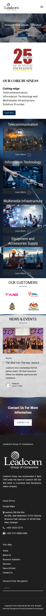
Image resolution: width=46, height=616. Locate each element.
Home (5, 550)
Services (7, 564)
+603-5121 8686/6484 (17, 533)
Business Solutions (11, 559)
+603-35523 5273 (15, 528)
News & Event (9, 568)
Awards (9, 358)
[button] (41, 6)
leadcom (15, 384)
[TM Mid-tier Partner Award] (23, 341)
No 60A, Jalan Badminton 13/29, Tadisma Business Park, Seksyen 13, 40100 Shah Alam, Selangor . (22, 519)
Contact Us (23, 35)
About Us (7, 555)
